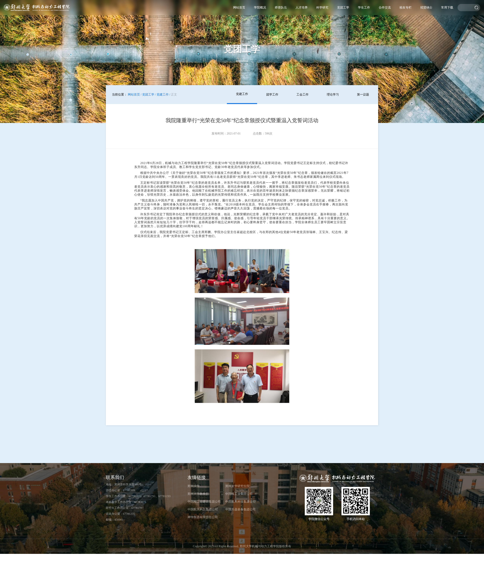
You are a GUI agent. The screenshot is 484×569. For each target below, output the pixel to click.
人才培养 (302, 7)
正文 (174, 94)
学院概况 (260, 7)
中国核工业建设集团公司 (204, 501)
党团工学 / (149, 94)
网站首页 (239, 7)
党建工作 (242, 94)
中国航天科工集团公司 (203, 509)
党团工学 (343, 7)
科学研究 (322, 7)
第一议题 (363, 94)
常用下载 (447, 7)
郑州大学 (194, 486)
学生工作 (364, 7)
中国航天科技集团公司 (240, 501)
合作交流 (385, 7)
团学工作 (272, 94)
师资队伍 (281, 7)
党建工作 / (163, 94)
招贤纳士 (426, 7)
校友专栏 (405, 7)
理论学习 (333, 94)
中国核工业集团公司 (239, 493)
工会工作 (302, 94)
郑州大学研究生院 (237, 486)
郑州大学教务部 (198, 493)
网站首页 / (134, 94)
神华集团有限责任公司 (203, 517)
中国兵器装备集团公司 (240, 509)
